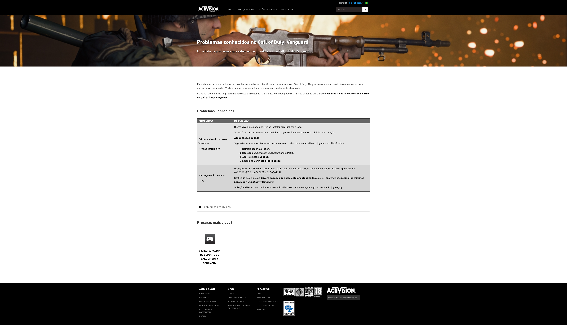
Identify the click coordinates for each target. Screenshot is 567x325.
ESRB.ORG (261, 310)
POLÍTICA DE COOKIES (265, 306)
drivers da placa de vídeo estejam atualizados (288, 178)
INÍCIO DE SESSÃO (356, 3)
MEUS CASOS (287, 10)
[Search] (365, 9)
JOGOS (230, 10)
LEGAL (259, 294)
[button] (366, 3)
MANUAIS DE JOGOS (236, 302)
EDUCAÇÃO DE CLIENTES (209, 306)
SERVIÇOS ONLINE (246, 10)
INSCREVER (342, 3)
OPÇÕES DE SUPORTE (267, 10)
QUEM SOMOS (205, 294)
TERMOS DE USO (264, 298)
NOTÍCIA (202, 316)
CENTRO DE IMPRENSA (208, 302)
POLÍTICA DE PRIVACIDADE (267, 302)
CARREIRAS (204, 298)
